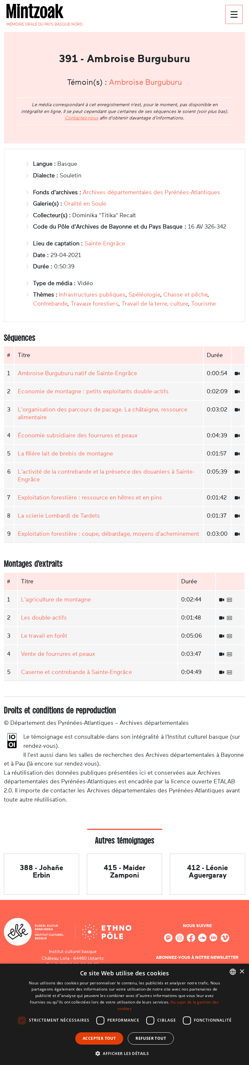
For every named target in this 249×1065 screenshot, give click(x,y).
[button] (124, 1053)
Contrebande (50, 303)
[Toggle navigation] (234, 14)
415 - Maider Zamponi (124, 871)
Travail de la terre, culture (155, 303)
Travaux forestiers (94, 303)
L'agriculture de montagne (56, 599)
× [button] (241, 971)
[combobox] (233, 972)
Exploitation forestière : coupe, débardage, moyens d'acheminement (108, 534)
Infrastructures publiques (92, 294)
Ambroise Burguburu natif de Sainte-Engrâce (77, 373)
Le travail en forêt (44, 636)
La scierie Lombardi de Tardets (59, 515)
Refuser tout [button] (151, 1038)
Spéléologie (144, 294)
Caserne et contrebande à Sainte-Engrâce (76, 672)
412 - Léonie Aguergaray (207, 871)
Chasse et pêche (185, 294)
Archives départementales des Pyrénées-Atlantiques (151, 192)
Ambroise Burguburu (145, 82)
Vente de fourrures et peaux (58, 654)
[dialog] (124, 1014)
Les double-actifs (44, 617)
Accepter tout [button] (99, 1038)
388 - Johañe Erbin (41, 871)
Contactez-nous (81, 117)
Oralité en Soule (85, 203)
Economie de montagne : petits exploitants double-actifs (93, 391)
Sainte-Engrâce (105, 243)
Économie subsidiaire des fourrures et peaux (77, 435)
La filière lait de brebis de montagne (65, 453)
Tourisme (203, 303)
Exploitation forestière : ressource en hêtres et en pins (90, 497)
